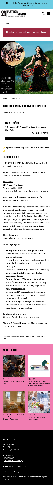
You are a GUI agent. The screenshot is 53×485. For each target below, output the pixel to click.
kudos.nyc (16, 472)
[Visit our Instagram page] (11, 440)
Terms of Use (8, 466)
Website (6, 317)
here (19, 326)
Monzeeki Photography (11, 98)
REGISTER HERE (11, 157)
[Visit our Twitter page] (7, 440)
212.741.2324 (9, 458)
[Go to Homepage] (13, 14)
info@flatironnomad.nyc (13, 461)
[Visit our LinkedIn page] (14, 440)
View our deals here (36, 32)
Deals (8, 24)
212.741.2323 (9, 455)
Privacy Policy (21, 466)
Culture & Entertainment (14, 112)
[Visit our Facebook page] (4, 440)
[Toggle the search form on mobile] (43, 14)
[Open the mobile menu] (48, 14)
